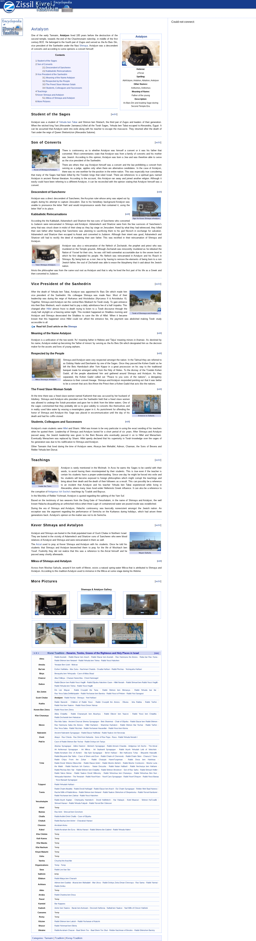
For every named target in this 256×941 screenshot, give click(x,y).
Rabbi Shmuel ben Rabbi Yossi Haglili (141, 682)
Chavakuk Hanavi (84, 821)
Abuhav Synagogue (63, 746)
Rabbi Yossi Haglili (84, 686)
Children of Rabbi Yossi (81, 702)
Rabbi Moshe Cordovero (133, 763)
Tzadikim (59, 938)
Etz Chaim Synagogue (125, 789)
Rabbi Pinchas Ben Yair (64, 770)
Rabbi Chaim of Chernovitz (112, 756)
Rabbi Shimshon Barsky (144, 930)
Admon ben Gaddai (63, 883)
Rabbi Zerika (60, 886)
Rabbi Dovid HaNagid (83, 789)
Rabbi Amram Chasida (116, 746)
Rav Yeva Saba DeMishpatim (67, 693)
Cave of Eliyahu (84, 816)
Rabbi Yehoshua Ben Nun (145, 773)
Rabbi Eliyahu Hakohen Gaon (99, 682)
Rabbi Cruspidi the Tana (86, 690)
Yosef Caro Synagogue (112, 777)
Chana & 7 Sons (150, 756)
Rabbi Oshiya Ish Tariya (95, 742)
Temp (57, 865)
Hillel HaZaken (91, 725)
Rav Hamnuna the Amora (126, 657)
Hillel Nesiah (119, 682)
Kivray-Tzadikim (74, 938)
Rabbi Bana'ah (61, 702)
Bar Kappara (60, 904)
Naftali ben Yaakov (114, 908)
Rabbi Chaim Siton (133, 756)
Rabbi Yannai (151, 883)
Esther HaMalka (61, 669)
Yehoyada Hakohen (63, 777)
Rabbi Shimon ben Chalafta (87, 770)
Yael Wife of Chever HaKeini (136, 908)
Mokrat (74, 665)
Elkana (125, 702)
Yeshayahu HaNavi (134, 669)
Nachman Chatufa (87, 669)
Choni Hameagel (91, 678)
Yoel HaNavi (91, 698)
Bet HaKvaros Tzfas (129, 753)
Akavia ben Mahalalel (81, 883)
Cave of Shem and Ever (88, 756)
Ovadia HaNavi (103, 669)
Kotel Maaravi (133, 800)
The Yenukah (78, 777)
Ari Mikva (85, 749)
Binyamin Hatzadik (149, 753)
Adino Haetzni (79, 746)
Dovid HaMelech (103, 800)
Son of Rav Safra (131, 770)
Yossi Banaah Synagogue (66, 780)
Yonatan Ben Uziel (62, 665)
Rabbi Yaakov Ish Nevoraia (113, 733)
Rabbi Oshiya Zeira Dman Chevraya (118, 883)
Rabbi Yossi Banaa (151, 777)
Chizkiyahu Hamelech (84, 800)
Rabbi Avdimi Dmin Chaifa (65, 816)
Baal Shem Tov (82, 930)
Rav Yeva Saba (61, 728)
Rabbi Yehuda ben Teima (89, 660)
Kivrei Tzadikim (56, 653)
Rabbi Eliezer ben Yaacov (116, 714)
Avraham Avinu (61, 825)
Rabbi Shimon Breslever (111, 770)
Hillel (48, 308)
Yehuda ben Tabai (68, 122)
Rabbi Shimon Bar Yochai (131, 725)
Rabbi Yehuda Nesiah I (127, 737)
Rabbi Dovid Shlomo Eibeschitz (68, 763)
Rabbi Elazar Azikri (92, 763)
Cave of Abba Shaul (85, 673)
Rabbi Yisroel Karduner (147, 792)
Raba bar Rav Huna (148, 657)
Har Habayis (118, 800)
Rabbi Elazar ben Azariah (102, 657)
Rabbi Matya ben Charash (66, 878)
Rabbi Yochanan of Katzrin (89, 921)
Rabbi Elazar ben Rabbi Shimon (143, 721)
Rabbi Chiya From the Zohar (70, 760)
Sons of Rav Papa (102, 737)
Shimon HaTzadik (149, 800)
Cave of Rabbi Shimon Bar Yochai (69, 742)
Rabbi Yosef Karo (93, 777)
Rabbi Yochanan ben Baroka (93, 693)
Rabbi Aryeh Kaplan (63, 800)
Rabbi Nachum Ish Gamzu (77, 766)
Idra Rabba (137, 702)
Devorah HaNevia (97, 908)
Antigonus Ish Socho (137, 746)
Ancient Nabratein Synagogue (67, 733)
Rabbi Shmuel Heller (148, 770)
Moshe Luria (151, 763)
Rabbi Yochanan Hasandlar (95, 728)
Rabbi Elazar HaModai (90, 733)
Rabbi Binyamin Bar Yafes (66, 756)
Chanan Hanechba (75, 678)
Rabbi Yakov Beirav (63, 773)
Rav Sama (139, 883)
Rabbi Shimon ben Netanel (66, 660)
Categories (37, 938)
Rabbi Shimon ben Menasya (116, 690)
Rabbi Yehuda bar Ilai (145, 690)
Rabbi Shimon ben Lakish (65, 921)
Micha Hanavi (82, 830)
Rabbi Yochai (69, 698)
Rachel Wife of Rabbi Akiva (66, 792)
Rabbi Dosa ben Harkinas (142, 760)
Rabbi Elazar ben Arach (79, 657)
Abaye (57, 737)
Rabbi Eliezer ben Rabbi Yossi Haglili (70, 682)
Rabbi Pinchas (118, 669)
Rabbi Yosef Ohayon (132, 777)
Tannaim (48, 938)
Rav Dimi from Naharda (83, 737)
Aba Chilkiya (60, 678)
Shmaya (84, 45)
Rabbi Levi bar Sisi (62, 870)
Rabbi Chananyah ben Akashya (85, 714)
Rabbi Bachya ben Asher (65, 821)
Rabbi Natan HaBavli (118, 766)
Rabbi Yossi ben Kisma (118, 728)
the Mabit (59, 766)
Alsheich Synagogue (96, 746)
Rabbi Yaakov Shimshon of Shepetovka (119, 792)
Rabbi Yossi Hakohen (110, 660)
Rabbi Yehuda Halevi (121, 830)
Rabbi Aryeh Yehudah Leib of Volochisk (137, 749)
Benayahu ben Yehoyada (65, 673)
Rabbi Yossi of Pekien (116, 693)
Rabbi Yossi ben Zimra (64, 710)
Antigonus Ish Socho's (59, 491)
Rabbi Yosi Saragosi (135, 693)
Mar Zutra (74, 669)
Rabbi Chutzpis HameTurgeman (107, 760)
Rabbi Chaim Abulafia (63, 789)
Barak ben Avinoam (80, 908)
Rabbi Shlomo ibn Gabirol (100, 830)
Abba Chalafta (61, 714)
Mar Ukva (96, 883)
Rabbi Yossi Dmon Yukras (87, 705)
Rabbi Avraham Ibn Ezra (65, 830)
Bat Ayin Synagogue (93, 753)
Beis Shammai (107, 721)
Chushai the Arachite (63, 861)
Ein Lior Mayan (62, 690)
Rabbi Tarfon (151, 702)
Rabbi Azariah (60, 657)
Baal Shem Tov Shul (99, 930)
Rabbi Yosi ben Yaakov (64, 705)
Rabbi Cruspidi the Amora (107, 702)
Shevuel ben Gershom (73, 812)
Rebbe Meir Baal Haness (146, 789)
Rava (114, 737)
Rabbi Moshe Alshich (111, 763)
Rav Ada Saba (61, 721)
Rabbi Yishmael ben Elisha (66, 926)
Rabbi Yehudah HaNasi (64, 784)
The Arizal (153, 746)
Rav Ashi (58, 812)
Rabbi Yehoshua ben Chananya (117, 773)
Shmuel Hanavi (61, 803)
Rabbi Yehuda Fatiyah (78, 803)
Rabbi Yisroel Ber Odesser (100, 803)
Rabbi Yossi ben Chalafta (144, 714)
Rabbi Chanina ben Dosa (65, 895)
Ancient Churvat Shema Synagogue (83, 721)
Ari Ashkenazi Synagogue (66, 749)
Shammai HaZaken (109, 725)
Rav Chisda (67, 737)
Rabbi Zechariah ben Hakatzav (68, 717)
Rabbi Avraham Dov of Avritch (68, 753)
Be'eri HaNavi (111, 753)
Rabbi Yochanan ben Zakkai (66, 795)
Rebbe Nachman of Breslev (121, 930)
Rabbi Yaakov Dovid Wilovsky (87, 773)
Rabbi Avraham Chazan (65, 930)
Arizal (39, 544)
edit (114, 114)
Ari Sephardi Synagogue (104, 749)
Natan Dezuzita (99, 766)
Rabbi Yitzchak (75, 728)
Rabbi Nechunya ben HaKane (143, 766)
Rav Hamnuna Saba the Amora (69, 725)
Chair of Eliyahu (121, 721)
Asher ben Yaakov (62, 908)
